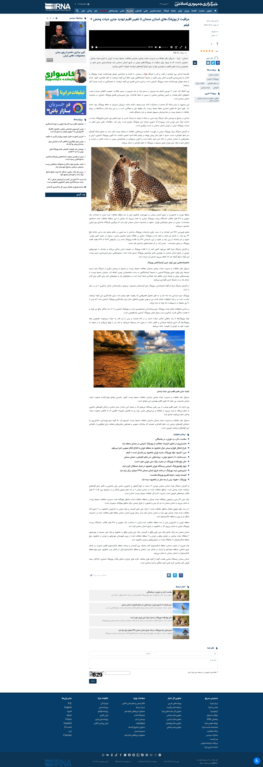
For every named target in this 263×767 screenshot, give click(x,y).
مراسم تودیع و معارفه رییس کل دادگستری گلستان (65, 187)
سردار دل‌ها (140, 743)
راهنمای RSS (212, 755)
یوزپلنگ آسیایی (212, 79)
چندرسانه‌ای (113, 11)
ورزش (186, 11)
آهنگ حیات (200, 83)
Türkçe (68, 755)
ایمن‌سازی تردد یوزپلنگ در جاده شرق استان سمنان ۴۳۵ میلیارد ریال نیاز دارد (153, 506)
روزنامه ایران (103, 743)
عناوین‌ (209, 11)
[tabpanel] (65, 42)
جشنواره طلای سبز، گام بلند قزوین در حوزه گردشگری (65, 124)
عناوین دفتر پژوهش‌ (173, 759)
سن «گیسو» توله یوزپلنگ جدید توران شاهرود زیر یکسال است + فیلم (156, 488)
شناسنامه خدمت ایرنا (210, 763)
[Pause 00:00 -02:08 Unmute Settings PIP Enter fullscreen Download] (139, 58)
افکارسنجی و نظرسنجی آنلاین (133, 739)
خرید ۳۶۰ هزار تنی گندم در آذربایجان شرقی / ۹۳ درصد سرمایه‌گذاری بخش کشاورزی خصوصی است (65, 181)
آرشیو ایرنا (214, 747)
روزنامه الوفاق (103, 747)
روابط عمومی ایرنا (211, 759)
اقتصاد (193, 11)
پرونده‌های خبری (174, 739)
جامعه (173, 11)
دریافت (179, 88)
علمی (146, 11)
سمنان (213, 35)
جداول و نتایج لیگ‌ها (136, 763)
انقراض (215, 87)
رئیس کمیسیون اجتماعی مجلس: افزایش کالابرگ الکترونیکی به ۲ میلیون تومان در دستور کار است (66, 130)
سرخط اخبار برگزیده (174, 743)
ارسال (93, 716)
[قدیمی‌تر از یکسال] (181, 631)
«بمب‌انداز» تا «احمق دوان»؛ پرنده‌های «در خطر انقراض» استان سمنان (155, 493)
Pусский (68, 763)
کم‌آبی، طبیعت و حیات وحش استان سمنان (207, 99)
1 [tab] (56, 18)
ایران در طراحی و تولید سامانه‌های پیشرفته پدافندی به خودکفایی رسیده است (65, 158)
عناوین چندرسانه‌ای (174, 763)
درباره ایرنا (214, 739)
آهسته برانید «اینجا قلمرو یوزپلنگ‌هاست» (168, 511)
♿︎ (257, 760)
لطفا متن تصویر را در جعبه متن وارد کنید (203, 708)
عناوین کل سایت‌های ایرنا (171, 747)
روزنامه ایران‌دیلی (101, 755)
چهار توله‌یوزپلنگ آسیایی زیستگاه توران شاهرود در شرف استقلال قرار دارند (154, 502)
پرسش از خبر (140, 755)
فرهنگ (166, 11)
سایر (83, 11)
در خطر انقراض (213, 83)
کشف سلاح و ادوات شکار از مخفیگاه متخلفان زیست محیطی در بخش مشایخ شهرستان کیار (64, 165)
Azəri (69, 751)
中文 (70, 739)
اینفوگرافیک (140, 759)
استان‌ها (130, 11)
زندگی (89, 11)
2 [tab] (53, 18)
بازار (95, 11)
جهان (180, 11)
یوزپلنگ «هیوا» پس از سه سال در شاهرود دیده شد (163, 515)
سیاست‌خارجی (155, 11)
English (68, 743)
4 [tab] (47, 18)
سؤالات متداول (212, 751)
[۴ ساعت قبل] (65, 35)
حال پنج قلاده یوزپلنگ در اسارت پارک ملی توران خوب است (160, 497)
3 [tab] (50, 18)
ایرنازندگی (104, 739)
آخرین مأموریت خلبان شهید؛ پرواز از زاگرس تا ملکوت (65, 136)
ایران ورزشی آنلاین (101, 759)
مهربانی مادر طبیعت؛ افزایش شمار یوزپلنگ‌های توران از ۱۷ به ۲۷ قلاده (66, 150)
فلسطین (138, 11)
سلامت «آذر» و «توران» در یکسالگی (170, 475)
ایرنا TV (102, 11)
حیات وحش (205, 87)
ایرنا (196, 4)
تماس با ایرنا (213, 743)
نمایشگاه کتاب (139, 751)
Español (68, 759)
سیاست (202, 11)
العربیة (69, 747)
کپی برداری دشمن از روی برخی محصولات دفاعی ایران (70, 54)
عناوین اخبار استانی (174, 751)
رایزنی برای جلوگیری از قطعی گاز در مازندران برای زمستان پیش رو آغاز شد (66, 143)
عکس (122, 11)
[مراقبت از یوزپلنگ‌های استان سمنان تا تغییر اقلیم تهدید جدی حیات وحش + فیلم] (139, 215)
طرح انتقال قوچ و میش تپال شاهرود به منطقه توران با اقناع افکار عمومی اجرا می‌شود (149, 484)
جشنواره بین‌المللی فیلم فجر (134, 747)
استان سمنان (213, 74)
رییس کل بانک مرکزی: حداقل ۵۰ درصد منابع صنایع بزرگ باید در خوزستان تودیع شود (65, 173)
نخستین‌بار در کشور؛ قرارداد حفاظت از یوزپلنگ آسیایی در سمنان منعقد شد (154, 479)
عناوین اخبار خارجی (174, 755)
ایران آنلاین (104, 751)
